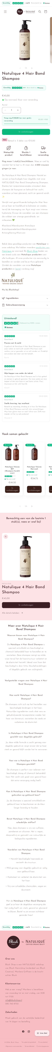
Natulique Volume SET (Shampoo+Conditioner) (12, 470)
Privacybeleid (42, 1042)
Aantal (4, 105)
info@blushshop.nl (13, 1000)
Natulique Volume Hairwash (34, 468)
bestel (18, 269)
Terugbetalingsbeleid (29, 1042)
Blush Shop (32, 251)
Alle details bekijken (11, 613)
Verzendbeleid (29, 1046)
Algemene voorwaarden (14, 1046)
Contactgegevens (43, 1046)
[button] (5, 12)
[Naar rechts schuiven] (32, 68)
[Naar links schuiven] (20, 68)
